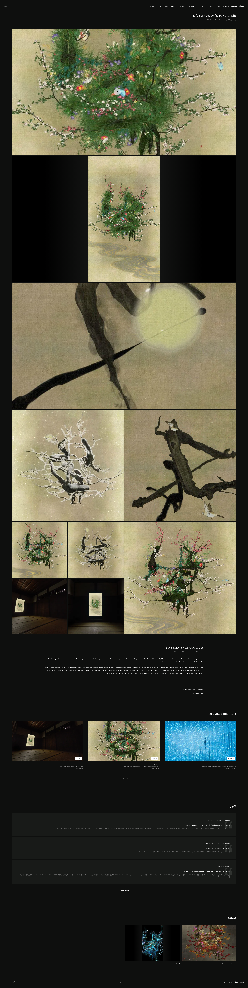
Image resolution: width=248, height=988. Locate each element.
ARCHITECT (153, 6)
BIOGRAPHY (16, 3)
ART (218, 6)
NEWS (230, 982)
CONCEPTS (181, 6)
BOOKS (173, 6)
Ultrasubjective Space (189, 689)
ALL (203, 6)
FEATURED (226, 6)
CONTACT (7, 3)
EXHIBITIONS (191, 6)
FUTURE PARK (164, 6)
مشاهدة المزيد (125, 778)
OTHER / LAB (210, 6)
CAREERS (223, 982)
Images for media (198, 693)
